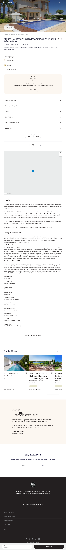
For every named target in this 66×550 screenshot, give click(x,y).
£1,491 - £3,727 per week (9, 389)
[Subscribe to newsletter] (43, 465)
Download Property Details (33, 335)
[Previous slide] (58, 351)
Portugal (6, 34)
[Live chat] (40, 145)
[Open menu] (63, 2)
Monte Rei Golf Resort (23, 34)
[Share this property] (58, 39)
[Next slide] (61, 351)
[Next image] (26, 363)
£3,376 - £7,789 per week (34, 389)
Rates (28, 136)
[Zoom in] (60, 153)
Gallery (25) (9, 28)
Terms (37, 136)
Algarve (13, 34)
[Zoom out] (60, 155)
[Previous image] (6, 363)
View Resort (33, 90)
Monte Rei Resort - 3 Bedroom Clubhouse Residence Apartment (38, 376)
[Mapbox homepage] (7, 193)
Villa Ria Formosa (11, 373)
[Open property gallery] (33, 16)
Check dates (49, 547)
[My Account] (59, 2)
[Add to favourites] (61, 39)
